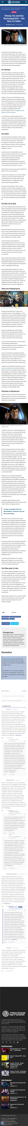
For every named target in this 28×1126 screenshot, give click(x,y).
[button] (8, 1121)
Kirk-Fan (16, 739)
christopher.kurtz (13, 907)
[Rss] (2, 1042)
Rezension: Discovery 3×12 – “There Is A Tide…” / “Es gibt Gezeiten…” (18, 1049)
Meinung (12, 8)
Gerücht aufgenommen (8, 368)
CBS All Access (5, 616)
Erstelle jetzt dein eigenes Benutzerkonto (13, 659)
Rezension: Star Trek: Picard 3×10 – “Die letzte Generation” (18, 1097)
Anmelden (23, 691)
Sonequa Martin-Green (15, 616)
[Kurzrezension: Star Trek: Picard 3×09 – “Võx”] (5, 1084)
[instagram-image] (5, 994)
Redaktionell (7, 8)
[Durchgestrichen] (8, 701)
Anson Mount (5, 618)
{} (19, 700)
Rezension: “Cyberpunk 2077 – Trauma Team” (18, 1056)
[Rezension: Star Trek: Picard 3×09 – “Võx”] (5, 1106)
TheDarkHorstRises (19, 908)
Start (2, 8)
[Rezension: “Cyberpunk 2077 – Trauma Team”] (5, 1057)
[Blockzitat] (14, 701)
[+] (21, 700)
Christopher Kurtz (10, 24)
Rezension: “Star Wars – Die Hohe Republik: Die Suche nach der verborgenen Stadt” (17, 1064)
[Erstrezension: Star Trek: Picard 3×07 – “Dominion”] (5, 1091)
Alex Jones (3, 564)
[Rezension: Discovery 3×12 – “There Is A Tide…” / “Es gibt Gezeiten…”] (5, 1050)
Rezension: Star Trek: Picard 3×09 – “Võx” (17, 1105)
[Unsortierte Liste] (12, 701)
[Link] (17, 701)
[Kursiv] (5, 701)
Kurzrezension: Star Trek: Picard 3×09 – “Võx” (18, 1083)
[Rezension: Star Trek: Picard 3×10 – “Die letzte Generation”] (5, 1099)
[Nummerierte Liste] (10, 701)
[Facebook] (6, 1042)
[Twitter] (10, 1042)
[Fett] (3, 701)
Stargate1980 (17, 813)
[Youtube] (17, 1042)
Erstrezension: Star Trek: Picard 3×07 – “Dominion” (18, 1090)
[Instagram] (14, 1042)
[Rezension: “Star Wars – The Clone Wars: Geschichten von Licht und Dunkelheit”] (5, 1073)
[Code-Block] (15, 701)
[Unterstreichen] (6, 701)
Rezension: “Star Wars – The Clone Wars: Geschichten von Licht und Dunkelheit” (18, 1071)
